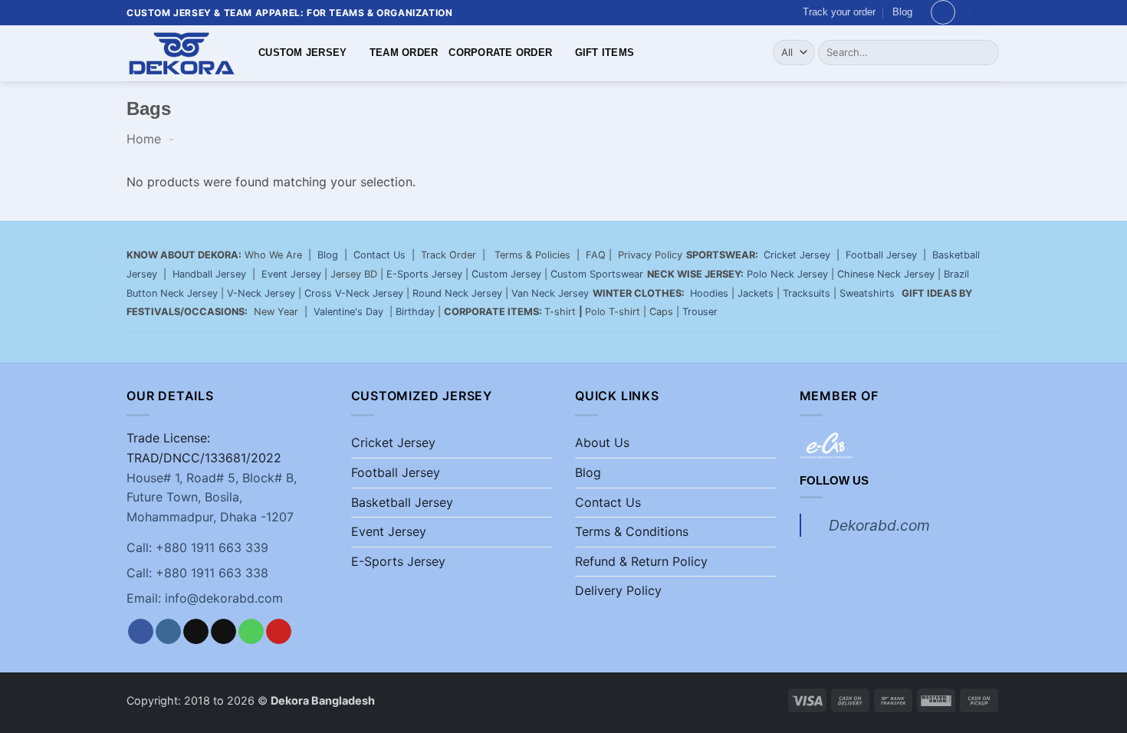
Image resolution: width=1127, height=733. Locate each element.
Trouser (700, 311)
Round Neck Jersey (457, 293)
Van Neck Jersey (550, 293)
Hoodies (709, 293)
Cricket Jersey (797, 255)
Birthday (415, 311)
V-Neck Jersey (261, 293)
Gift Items (605, 52)
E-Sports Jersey (424, 274)
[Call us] (251, 632)
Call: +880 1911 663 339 (197, 547)
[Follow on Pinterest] (278, 632)
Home (144, 138)
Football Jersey (881, 255)
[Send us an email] (223, 632)
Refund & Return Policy (641, 561)
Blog (902, 12)
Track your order (839, 12)
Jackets (756, 293)
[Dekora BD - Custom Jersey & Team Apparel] (181, 53)
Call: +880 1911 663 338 (197, 572)
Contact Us (379, 255)
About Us (602, 442)
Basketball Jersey (402, 502)
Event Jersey (291, 274)
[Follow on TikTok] (196, 632)
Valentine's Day (348, 311)
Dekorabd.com (879, 525)
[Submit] (984, 52)
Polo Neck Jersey (787, 274)
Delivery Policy (618, 590)
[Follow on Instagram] (168, 632)
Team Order (404, 52)
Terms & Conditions (631, 531)
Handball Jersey (209, 274)
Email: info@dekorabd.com (205, 598)
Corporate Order (500, 52)
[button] (943, 12)
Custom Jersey (302, 52)
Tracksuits (806, 293)
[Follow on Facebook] (140, 632)
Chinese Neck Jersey (886, 274)
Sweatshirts (869, 293)
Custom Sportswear (596, 274)
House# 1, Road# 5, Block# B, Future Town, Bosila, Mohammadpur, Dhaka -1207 (212, 497)
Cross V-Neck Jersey (353, 293)
